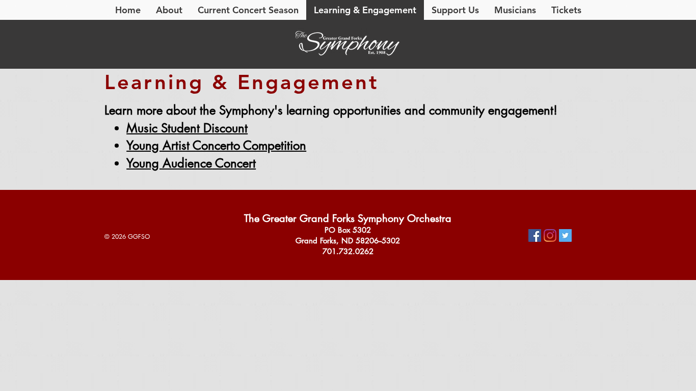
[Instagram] (550, 235)
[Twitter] (565, 235)
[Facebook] (534, 235)
